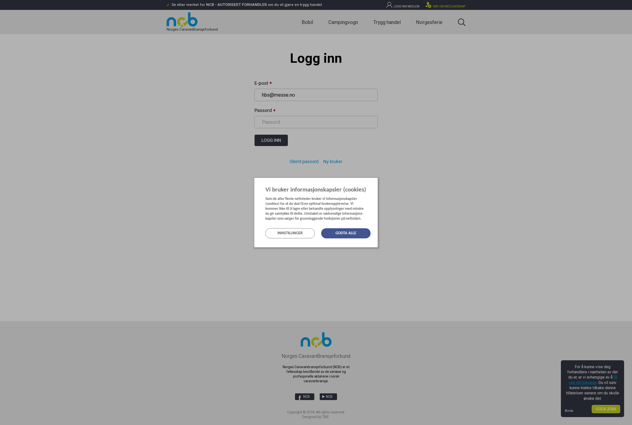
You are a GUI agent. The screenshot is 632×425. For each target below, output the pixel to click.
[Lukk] (376, 181)
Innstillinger (290, 233)
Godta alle (346, 233)
